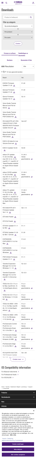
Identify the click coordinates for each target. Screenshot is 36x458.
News (2, 401)
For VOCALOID (6, 377)
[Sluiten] (34, 411)
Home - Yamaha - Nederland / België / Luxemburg (13, 387)
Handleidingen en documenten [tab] (23, 54)
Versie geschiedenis (25, 158)
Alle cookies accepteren (18, 454)
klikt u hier (13, 435)
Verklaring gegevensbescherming (8, 439)
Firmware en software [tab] (10, 53)
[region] (18, 433)
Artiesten (3, 406)
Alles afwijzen (18, 449)
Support (30, 387)
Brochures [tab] (9, 60)
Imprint (4, 438)
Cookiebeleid (19, 440)
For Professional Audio (9, 374)
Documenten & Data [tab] (26, 60)
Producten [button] (4, 392)
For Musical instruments (9, 372)
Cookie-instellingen (18, 444)
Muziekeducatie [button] (5, 397)
